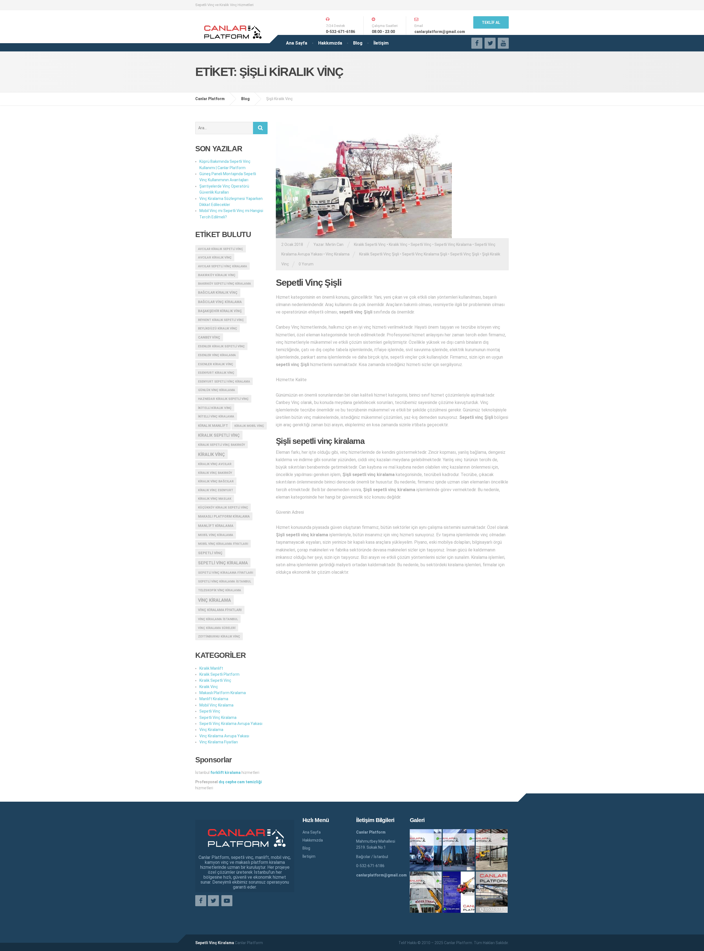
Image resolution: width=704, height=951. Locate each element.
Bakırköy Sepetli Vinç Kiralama (224, 283)
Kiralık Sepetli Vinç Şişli (379, 254)
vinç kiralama (214, 600)
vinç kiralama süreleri (216, 628)
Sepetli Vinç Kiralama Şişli (424, 254)
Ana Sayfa (296, 43)
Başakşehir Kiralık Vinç (220, 311)
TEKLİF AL (491, 22)
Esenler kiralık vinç (215, 364)
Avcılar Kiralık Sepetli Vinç (220, 249)
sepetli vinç (210, 553)
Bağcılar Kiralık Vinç (218, 293)
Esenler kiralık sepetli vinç (221, 346)
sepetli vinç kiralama (223, 562)
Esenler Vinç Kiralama (217, 355)
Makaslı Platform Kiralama (224, 516)
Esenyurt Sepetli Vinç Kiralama (224, 381)
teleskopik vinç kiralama (219, 590)
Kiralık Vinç (398, 244)
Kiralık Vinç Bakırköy (215, 473)
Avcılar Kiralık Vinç (215, 257)
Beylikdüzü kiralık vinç (217, 328)
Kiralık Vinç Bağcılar (216, 481)
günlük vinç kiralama (216, 390)
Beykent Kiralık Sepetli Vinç (221, 320)
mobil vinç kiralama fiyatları (223, 544)
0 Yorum (306, 264)
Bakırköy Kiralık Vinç (216, 275)
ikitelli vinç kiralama (216, 416)
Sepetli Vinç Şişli (464, 254)
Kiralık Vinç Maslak (214, 499)
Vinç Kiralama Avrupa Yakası (224, 736)
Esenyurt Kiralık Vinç (216, 373)
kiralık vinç (211, 454)
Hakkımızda (330, 43)
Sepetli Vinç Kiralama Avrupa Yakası (230, 723)
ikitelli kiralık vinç (215, 408)
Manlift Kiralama (215, 526)
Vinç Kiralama (338, 254)
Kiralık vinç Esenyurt (215, 490)
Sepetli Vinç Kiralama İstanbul (224, 581)
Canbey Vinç (209, 337)
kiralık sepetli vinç (219, 435)
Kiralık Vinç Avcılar (215, 464)
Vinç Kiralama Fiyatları (220, 610)
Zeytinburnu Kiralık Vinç (219, 636)
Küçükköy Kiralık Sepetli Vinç (223, 507)
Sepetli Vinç (421, 244)
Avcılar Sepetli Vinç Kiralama (222, 266)
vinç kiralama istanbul (218, 619)
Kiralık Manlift (213, 426)
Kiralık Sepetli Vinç (370, 244)
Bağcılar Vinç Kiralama (220, 302)
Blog (357, 43)
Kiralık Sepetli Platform (219, 674)
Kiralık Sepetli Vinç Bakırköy (221, 445)
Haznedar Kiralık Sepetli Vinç (223, 399)
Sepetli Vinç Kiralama (453, 244)
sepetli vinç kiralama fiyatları (225, 573)
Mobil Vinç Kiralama (215, 535)
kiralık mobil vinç (249, 426)
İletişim (381, 43)
